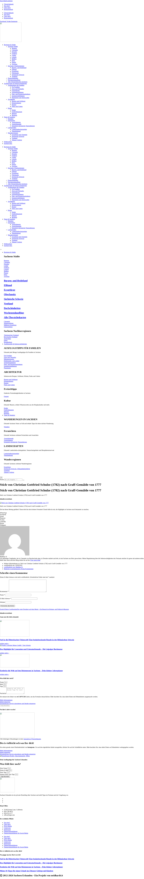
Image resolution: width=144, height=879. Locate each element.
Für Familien (16, 87)
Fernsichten (11, 120)
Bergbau (14, 115)
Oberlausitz (15, 73)
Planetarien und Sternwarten (20, 97)
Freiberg (14, 53)
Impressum (7, 829)
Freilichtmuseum (17, 112)
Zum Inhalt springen (6, 1)
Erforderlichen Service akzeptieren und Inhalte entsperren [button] (17, 703)
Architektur (11, 99)
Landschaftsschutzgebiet (19, 129)
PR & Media (8, 826)
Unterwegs (7, 828)
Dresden (14, 52)
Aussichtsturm (16, 122)
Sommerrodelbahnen (18, 96)
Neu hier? (7, 6)
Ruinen (14, 105)
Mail (1, 684)
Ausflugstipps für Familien (16, 85)
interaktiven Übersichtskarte (32, 739)
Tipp (1, 686)
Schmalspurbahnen (18, 92)
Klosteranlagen (16, 103)
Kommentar (4, 591)
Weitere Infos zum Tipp (7, 774)
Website (2, 602)
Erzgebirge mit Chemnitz (19, 135)
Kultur (10, 108)
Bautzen (14, 48)
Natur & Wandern (9, 117)
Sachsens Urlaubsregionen (16, 66)
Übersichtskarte (9, 4)
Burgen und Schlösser (18, 101)
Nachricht (3, 693)
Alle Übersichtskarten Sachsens (17, 82)
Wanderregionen (13, 133)
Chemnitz (15, 50)
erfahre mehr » (4, 643)
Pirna (13, 60)
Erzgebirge (15, 71)
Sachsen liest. (8, 143)
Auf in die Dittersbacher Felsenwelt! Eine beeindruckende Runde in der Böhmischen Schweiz (37, 640)
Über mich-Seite (35, 560)
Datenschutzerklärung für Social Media (16, 833)
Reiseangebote (8, 9)
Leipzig (14, 57)
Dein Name (4, 768)
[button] (72, 513)
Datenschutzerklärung (10, 831)
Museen (14, 113)
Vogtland (14, 76)
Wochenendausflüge (14, 80)
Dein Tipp (3, 772)
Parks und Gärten (17, 106)
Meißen (14, 59)
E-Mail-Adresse (5, 598)
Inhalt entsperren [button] (5, 702)
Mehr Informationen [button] (6, 700)
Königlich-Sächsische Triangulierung (23, 126)
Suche (2, 479)
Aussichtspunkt (16, 124)
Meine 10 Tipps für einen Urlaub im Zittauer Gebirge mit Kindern (26, 871)
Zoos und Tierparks (18, 89)
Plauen (14, 62)
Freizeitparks (16, 90)
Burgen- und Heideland (19, 67)
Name (2, 595)
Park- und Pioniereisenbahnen (21, 94)
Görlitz (14, 55)
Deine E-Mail (4, 770)
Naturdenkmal (16, 131)
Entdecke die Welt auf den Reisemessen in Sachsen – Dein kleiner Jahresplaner (31, 671)
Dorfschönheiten (13, 78)
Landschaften (12, 127)
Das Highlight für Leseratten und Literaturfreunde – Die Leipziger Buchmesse (31, 649)
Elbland (14, 69)
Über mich (7, 8)
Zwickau (14, 64)
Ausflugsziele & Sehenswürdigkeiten (15, 83)
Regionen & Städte (10, 45)
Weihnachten (8, 142)
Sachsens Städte (13, 46)
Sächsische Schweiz (18, 75)
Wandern (10, 119)
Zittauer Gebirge (17, 140)
